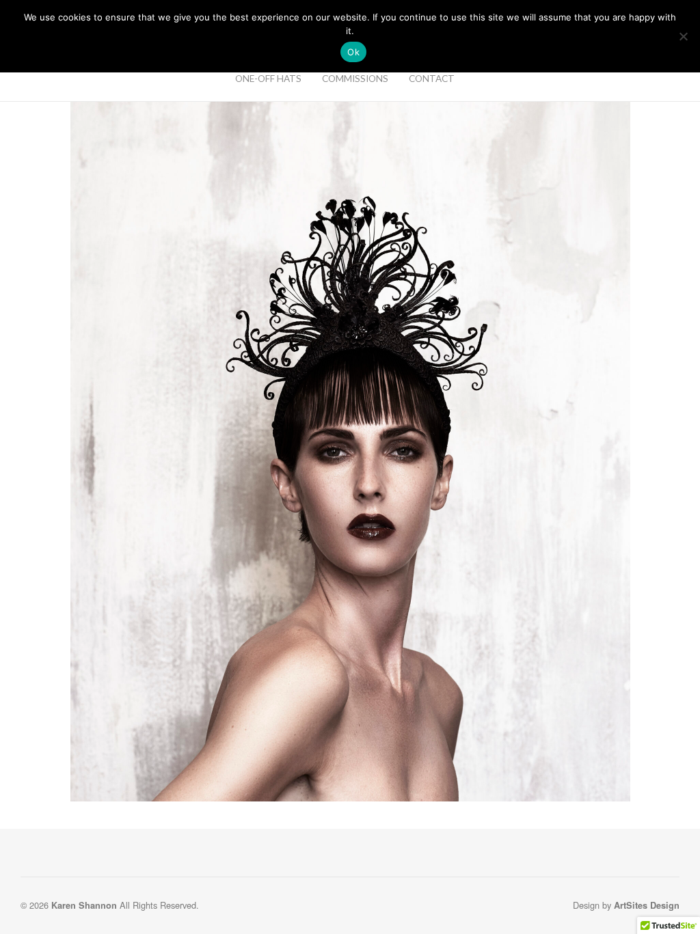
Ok (353, 51)
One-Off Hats (268, 78)
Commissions (355, 78)
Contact (432, 78)
